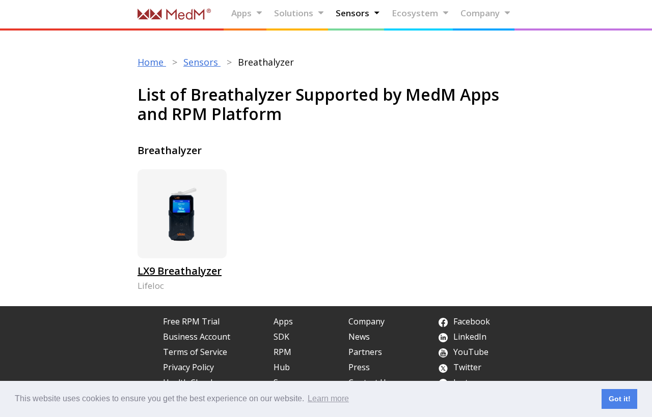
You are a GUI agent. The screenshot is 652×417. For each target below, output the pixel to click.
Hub (282, 367)
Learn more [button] (328, 398)
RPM (282, 352)
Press (359, 367)
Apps (241, 13)
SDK (281, 336)
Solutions (293, 13)
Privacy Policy (188, 367)
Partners (365, 352)
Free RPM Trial (191, 321)
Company (480, 13)
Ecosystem (415, 13)
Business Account (196, 336)
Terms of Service (195, 352)
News (359, 336)
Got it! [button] (620, 399)
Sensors (352, 13)
